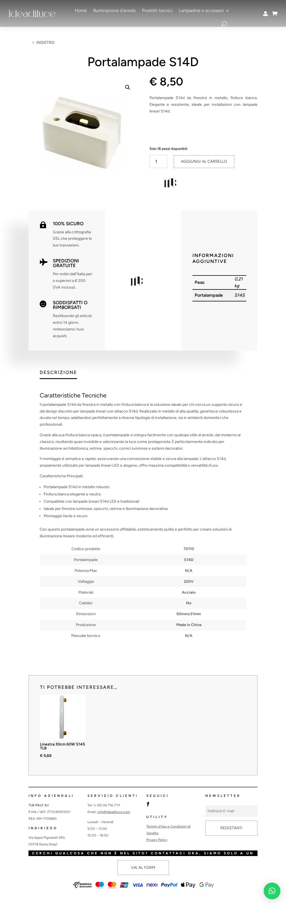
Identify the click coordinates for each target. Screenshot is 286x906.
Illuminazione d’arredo (114, 10)
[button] (128, 87)
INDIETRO (45, 42)
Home (81, 10)
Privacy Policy (156, 840)
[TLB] (170, 184)
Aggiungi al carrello (204, 161)
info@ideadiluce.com (113, 812)
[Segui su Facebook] (148, 804)
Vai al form (143, 867)
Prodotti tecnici (157, 10)
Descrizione (58, 372)
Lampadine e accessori (201, 10)
